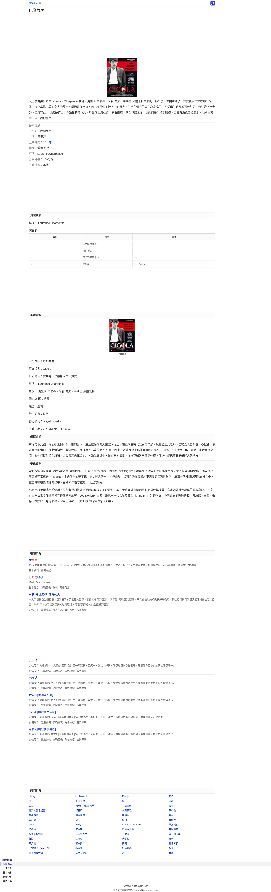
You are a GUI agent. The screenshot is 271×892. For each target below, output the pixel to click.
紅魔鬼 (78, 838)
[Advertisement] (121, 36)
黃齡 (171, 852)
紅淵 (31, 838)
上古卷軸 (80, 801)
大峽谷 (172, 805)
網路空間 (80, 815)
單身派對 (173, 824)
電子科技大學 (36, 852)
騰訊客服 (173, 843)
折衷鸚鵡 (127, 848)
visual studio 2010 (131, 824)
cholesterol (81, 796)
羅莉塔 (125, 815)
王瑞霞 (125, 834)
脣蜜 (171, 838)
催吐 (171, 801)
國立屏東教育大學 (84, 805)
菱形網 (32, 820)
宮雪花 (78, 829)
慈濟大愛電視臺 (37, 810)
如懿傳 (32, 829)
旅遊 (171, 848)
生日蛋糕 (127, 810)
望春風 (78, 810)
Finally (125, 796)
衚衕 (124, 843)
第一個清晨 (175, 834)
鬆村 (124, 820)
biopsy (32, 796)
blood (31, 824)
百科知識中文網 (141, 886)
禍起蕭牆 (33, 815)
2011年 (47, 142)
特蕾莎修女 (81, 834)
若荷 (171, 815)
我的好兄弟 (128, 829)
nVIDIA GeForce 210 (39, 848)
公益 (31, 805)
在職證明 (127, 805)
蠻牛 (77, 820)
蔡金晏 (78, 843)
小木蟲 (78, 848)
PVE (171, 796)
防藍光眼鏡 (81, 852)
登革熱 (172, 810)
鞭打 (124, 852)
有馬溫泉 (173, 829)
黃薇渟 (172, 820)
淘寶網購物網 (36, 834)
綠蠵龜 (125, 838)
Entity (78, 824)
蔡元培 (32, 843)
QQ (31, 801)
